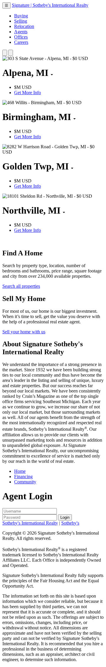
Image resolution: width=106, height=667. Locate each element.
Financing (23, 476)
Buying (21, 15)
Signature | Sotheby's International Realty (50, 5)
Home (20, 471)
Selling (20, 21)
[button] (4, 53)
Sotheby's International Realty (30, 522)
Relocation (24, 26)
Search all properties (21, 286)
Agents (20, 31)
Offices (21, 36)
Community (25, 481)
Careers (21, 42)
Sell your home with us (23, 331)
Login (64, 517)
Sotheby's (70, 522)
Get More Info (27, 92)
